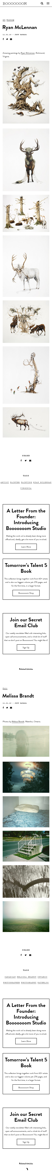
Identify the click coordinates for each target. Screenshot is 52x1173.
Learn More (26, 547)
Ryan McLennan (28, 53)
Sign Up (26, 648)
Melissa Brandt (18, 722)
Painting (10, 20)
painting (26, 482)
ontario (42, 976)
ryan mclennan (42, 482)
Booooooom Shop (26, 593)
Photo (5, 688)
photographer (11, 982)
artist (5, 482)
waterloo (43, 982)
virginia (26, 488)
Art (4, 20)
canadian (10, 976)
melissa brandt (26, 976)
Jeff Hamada (21, 34)
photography (28, 982)
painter (15, 482)
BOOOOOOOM (15, 3)
